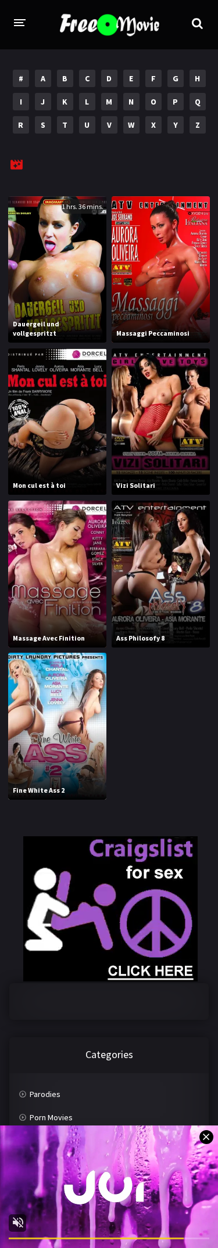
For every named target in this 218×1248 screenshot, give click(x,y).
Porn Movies (51, 1117)
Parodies (45, 1094)
